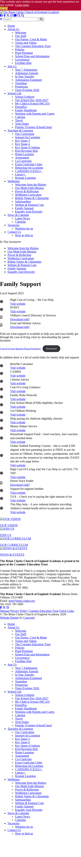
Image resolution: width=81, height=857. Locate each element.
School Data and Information (32, 56)
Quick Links (66, 610)
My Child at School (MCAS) (32, 103)
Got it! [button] (4, 8)
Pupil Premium (24, 52)
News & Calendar (18, 215)
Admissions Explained (28, 79)
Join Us (12, 66)
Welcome (20, 32)
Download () (19, 319)
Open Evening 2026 (27, 90)
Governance (22, 59)
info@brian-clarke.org (21, 600)
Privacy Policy (19, 610)
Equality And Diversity (29, 211)
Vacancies (13, 225)
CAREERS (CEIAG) (29, 171)
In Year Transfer (24, 76)
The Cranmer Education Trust (32, 46)
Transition (21, 83)
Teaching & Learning (20, 130)
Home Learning (24, 154)
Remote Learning (25, 177)
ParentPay (21, 106)
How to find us (24, 235)
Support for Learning (27, 137)
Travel (19, 120)
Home (11, 25)
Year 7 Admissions (26, 69)
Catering (20, 117)
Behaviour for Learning (29, 167)
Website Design (9, 617)
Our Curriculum (24, 133)
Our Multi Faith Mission (29, 188)
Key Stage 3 (22, 140)
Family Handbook (26, 110)
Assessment (22, 157)
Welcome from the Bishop (30, 184)
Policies (19, 49)
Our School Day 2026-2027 (31, 100)
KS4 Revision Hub (26, 150)
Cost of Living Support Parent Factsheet (20, 348)
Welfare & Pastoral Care (29, 204)
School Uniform (24, 96)
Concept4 (29, 617)
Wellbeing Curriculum (28, 194)
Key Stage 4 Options (27, 147)
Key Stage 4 (22, 144)
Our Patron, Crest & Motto (31, 39)
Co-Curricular (23, 161)
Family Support (24, 208)
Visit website (17, 303)
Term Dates (22, 123)
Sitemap (5, 610)
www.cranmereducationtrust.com (41, 584)
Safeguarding (23, 201)
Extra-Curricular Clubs (28, 164)
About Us (13, 29)
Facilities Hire (23, 63)
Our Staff (20, 36)
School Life (14, 93)
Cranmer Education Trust (43, 610)
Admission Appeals (26, 73)
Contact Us (14, 231)
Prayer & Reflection (27, 191)
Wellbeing (14, 181)
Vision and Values (26, 42)
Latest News (22, 218)
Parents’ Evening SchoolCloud (33, 127)
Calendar (20, 221)
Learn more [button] (22, 5)
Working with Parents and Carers (34, 113)
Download (51, 348)
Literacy (20, 174)
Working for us (24, 228)
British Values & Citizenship (32, 198)
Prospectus (21, 86)
